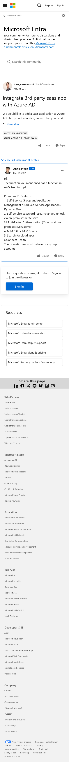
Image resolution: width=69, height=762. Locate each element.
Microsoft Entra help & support (27, 343)
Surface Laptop (11, 408)
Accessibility (9, 725)
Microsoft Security (12, 581)
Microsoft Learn (11, 644)
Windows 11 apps (12, 443)
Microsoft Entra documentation (27, 333)
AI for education (11, 558)
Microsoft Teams (11, 604)
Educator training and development (20, 546)
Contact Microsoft (24, 745)
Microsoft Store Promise (15, 495)
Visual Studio (10, 673)
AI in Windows (10, 431)
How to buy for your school (16, 541)
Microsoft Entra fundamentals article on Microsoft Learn (29, 45)
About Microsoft (11, 696)
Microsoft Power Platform (15, 598)
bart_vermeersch (24, 84)
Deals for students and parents (18, 552)
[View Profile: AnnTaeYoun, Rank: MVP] (7, 170)
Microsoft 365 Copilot (14, 610)
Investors (8, 713)
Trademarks (44, 749)
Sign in (19, 286)
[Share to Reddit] (34, 385)
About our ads (39, 752)
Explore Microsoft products (16, 437)
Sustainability (10, 731)
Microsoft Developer (13, 638)
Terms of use (28, 749)
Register (49, 5)
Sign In (60, 5)
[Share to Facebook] (22, 385)
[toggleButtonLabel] (63, 15)
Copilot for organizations (15, 419)
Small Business (11, 616)
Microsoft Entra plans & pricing (27, 352)
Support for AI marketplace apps (18, 650)
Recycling (24, 752)
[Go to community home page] (12, 5)
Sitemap (8, 745)
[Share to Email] (53, 385)
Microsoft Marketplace (14, 662)
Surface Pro (9, 402)
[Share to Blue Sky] (41, 385)
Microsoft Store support (15, 471)
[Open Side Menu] (5, 5)
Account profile (11, 460)
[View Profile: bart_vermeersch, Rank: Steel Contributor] (7, 86)
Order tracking (10, 483)
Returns (7, 477)
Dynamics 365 (10, 586)
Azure (7, 632)
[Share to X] (28, 385)
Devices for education (14, 523)
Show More (13, 124)
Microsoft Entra (14, 15)
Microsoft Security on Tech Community (31, 362)
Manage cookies (11, 749)
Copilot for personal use (15, 425)
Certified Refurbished (13, 489)
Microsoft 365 (10, 592)
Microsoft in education (14, 517)
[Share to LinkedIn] (16, 385)
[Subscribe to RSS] (47, 385)
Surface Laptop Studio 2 (15, 414)
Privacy (40, 745)
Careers (7, 690)
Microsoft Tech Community (16, 656)
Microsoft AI (9, 575)
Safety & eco (10, 752)
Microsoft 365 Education (15, 535)
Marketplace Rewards (14, 667)
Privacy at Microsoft (13, 708)
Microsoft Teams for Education (17, 529)
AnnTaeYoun (20, 168)
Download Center (12, 465)
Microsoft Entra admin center (25, 323)
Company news (11, 702)
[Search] (39, 5)
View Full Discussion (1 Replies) (22, 160)
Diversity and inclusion (14, 719)
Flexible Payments (12, 500)
